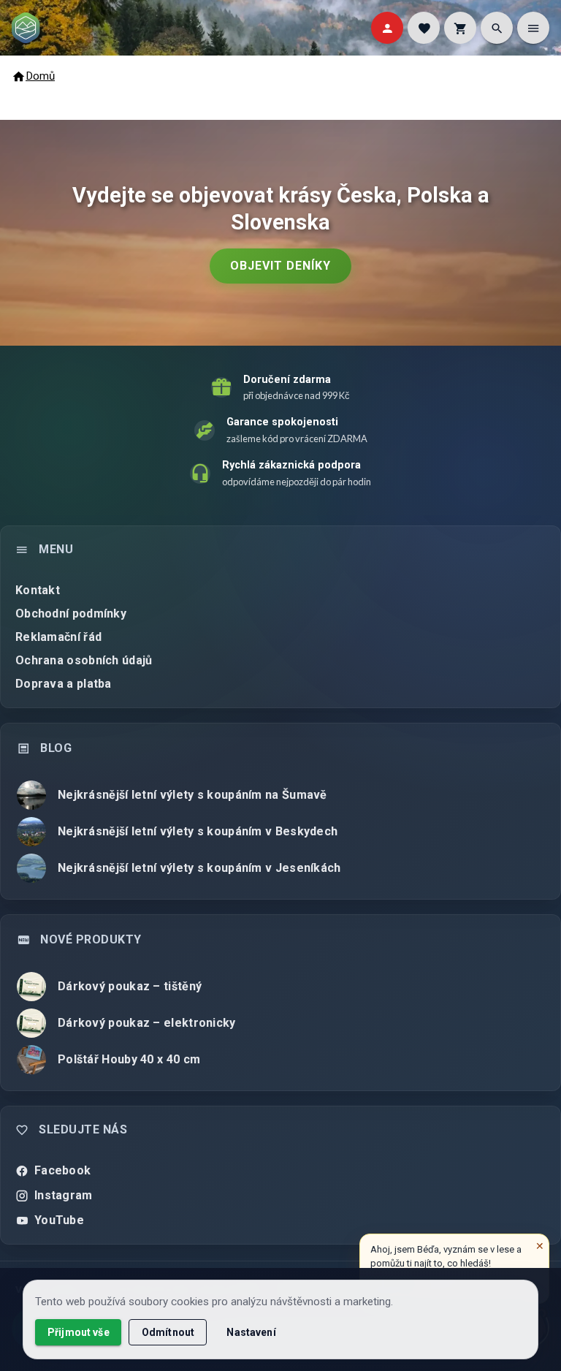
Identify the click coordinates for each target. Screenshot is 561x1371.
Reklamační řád (58, 637)
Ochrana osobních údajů (84, 660)
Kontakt (37, 590)
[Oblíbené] (424, 28)
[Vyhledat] (497, 28)
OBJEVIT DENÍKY (280, 266)
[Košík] (460, 28)
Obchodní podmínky (70, 613)
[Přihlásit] (387, 28)
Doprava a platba (63, 684)
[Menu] (533, 28)
